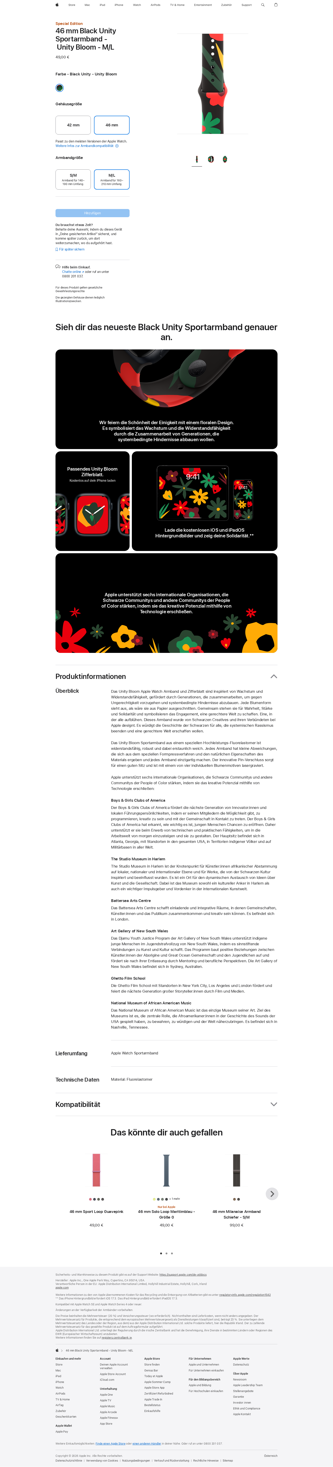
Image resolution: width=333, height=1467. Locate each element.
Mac (58, 1370)
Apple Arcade (108, 1412)
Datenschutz (241, 1364)
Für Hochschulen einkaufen (206, 1391)
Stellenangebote (243, 1391)
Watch (59, 1387)
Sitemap (228, 1460)
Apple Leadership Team (247, 1385)
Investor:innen (242, 1402)
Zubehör (61, 1411)
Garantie (238, 1396)
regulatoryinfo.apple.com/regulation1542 (245, 1294)
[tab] (197, 160)
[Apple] (57, 1350)
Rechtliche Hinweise (206, 1460)
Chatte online (73, 272)
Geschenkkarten (66, 1416)
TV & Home (63, 1399)
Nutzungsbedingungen (136, 1460)
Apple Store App (154, 1387)
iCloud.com (107, 1379)
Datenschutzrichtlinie (69, 1460)
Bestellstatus (152, 1405)
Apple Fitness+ (109, 1417)
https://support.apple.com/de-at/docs (183, 1274)
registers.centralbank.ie (117, 1337)
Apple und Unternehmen (204, 1364)
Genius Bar (151, 1370)
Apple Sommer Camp (157, 1382)
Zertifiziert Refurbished (158, 1393)
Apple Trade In (153, 1399)
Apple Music (107, 1406)
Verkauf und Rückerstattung (171, 1460)
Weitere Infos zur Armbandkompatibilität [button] (85, 146)
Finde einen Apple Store (110, 1443)
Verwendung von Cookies (102, 1460)
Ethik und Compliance (246, 1408)
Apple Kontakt (242, 1414)
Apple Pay (62, 1431)
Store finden (152, 1364)
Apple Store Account (113, 1374)
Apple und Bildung (200, 1385)
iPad (58, 1376)
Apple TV (105, 1400)
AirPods (60, 1393)
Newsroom (239, 1379)
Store (59, 1364)
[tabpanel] (213, 86)
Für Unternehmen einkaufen (206, 1370)
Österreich (271, 1455)
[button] (262, 5)
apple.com (62, 1287)
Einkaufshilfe (152, 1411)
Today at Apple (153, 1376)
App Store (106, 1423)
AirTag (59, 1405)
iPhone (60, 1382)
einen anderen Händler (147, 1443)
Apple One (106, 1394)
